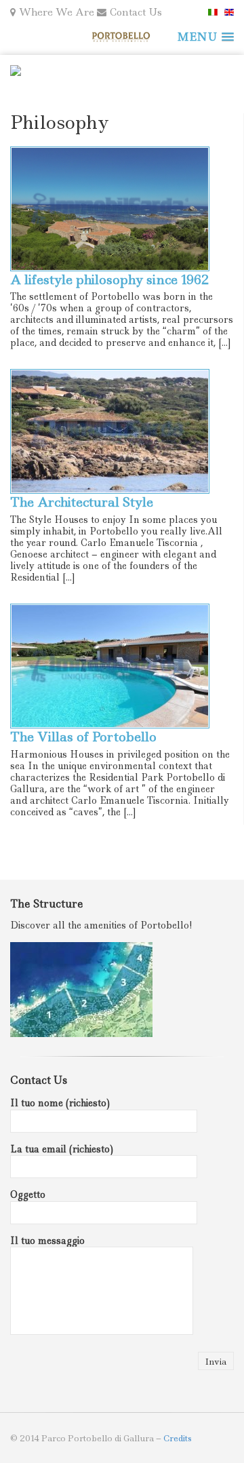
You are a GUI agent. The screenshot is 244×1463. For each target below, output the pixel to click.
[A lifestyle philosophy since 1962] (121, 209)
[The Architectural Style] (121, 431)
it (213, 12)
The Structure (46, 904)
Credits (177, 1438)
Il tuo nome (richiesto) (60, 1103)
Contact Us (136, 12)
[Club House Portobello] (122, 37)
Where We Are (56, 12)
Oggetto (27, 1194)
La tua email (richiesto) (61, 1149)
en (229, 12)
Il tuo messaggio (47, 1240)
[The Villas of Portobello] (121, 666)
